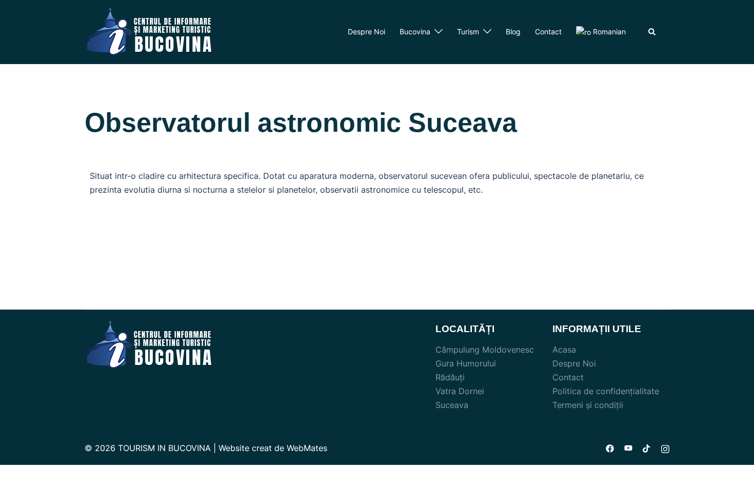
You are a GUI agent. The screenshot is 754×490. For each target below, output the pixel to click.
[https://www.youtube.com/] (628, 448)
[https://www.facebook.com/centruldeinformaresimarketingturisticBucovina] (610, 448)
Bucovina (415, 31)
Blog (513, 31)
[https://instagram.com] (665, 448)
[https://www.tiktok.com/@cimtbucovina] (647, 448)
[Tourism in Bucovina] (149, 31)
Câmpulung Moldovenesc (484, 349)
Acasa (564, 349)
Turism (468, 31)
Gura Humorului (465, 363)
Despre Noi (366, 31)
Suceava (451, 405)
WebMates (307, 448)
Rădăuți (450, 377)
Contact (548, 31)
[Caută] (652, 32)
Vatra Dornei (459, 391)
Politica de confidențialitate (605, 391)
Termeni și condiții (587, 405)
